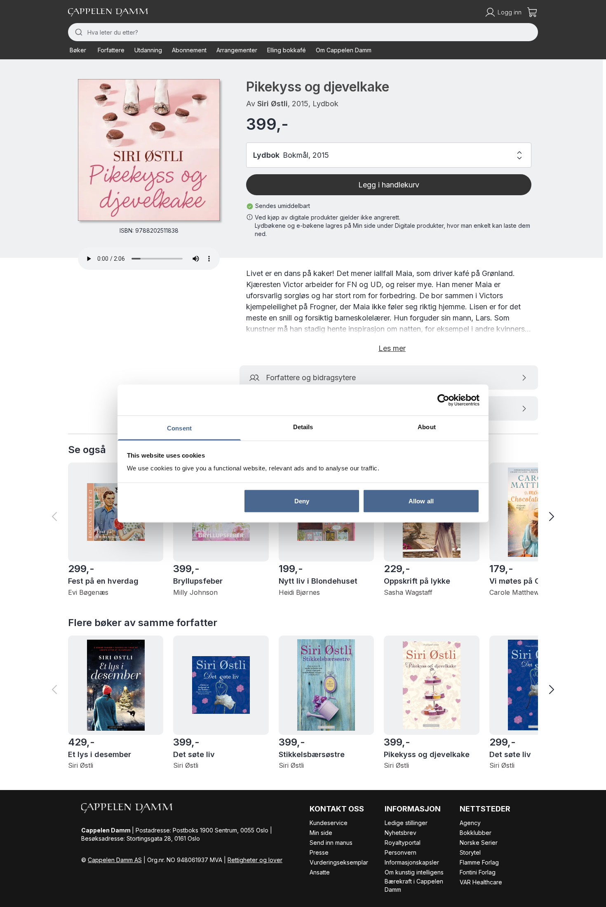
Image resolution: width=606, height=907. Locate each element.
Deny (301, 500)
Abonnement (189, 50)
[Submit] (77, 32)
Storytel (470, 852)
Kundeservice (329, 822)
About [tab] (427, 426)
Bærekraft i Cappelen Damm (414, 885)
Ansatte (320, 872)
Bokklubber (475, 832)
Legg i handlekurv (388, 184)
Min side (321, 832)
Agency (470, 822)
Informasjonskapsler (412, 862)
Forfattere (111, 50)
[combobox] (303, 32)
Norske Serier (479, 842)
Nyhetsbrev (400, 832)
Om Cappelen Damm (343, 50)
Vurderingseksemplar (339, 862)
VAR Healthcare (481, 882)
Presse (319, 852)
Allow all (421, 500)
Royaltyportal (402, 842)
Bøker (78, 50)
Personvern (400, 852)
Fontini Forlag (478, 872)
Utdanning (148, 50)
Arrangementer (236, 50)
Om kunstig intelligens (414, 872)
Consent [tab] (179, 428)
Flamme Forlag (479, 862)
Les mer (392, 348)
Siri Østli (272, 103)
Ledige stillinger (406, 822)
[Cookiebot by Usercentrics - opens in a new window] (443, 400)
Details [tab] (303, 426)
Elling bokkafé (286, 50)
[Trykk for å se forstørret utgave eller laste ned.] (149, 150)
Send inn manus (331, 842)
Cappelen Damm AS (115, 859)
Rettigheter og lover (255, 859)
